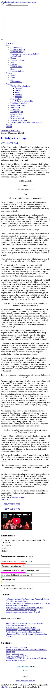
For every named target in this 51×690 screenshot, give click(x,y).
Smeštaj (18, 90)
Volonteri (18, 95)
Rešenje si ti (14, 116)
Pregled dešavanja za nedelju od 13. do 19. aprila (24, 632)
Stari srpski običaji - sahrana (16, 647)
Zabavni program (16, 112)
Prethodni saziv (16, 82)
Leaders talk (15, 110)
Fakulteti (9, 125)
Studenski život (16, 47)
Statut (12, 77)
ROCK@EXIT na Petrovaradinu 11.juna (21, 628)
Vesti (7, 45)
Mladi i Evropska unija (19, 120)
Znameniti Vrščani (17, 60)
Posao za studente (17, 71)
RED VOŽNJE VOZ (11, 509)
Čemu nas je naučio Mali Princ (17, 656)
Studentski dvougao (17, 50)
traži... (3, 4)
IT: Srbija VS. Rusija (13, 137)
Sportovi (18, 88)
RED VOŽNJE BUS (11, 504)
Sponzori (18, 97)
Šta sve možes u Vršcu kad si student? (24, 54)
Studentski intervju (17, 52)
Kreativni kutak (16, 67)
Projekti (9, 84)
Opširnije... (5, 499)
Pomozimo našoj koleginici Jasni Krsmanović (23, 630)
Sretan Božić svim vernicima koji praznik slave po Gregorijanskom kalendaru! (24, 624)
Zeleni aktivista (16, 114)
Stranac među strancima (14, 654)
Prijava (17, 92)
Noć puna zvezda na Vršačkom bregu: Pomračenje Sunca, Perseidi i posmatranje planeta (27, 600)
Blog (12, 62)
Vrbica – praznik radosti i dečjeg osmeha (21, 610)
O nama (9, 73)
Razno (12, 69)
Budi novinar (15, 107)
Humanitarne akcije (17, 105)
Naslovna (9, 43)
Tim (11, 80)
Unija (12, 75)
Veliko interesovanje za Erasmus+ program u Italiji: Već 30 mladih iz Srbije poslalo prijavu (28, 604)
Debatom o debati (17, 118)
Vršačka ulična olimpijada (20, 86)
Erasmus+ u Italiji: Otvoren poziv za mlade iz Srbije (25, 608)
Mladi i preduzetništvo (18, 103)
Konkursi (13, 65)
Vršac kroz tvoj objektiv (24, 101)
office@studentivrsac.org (25, 681)
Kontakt (9, 127)
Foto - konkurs (15, 99)
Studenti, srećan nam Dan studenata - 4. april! (23, 612)
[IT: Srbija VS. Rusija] (10, 143)
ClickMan (4, 687)
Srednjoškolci (15, 56)
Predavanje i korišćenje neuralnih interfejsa (26, 122)
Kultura (13, 58)
